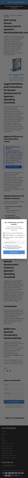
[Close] (25, 221)
